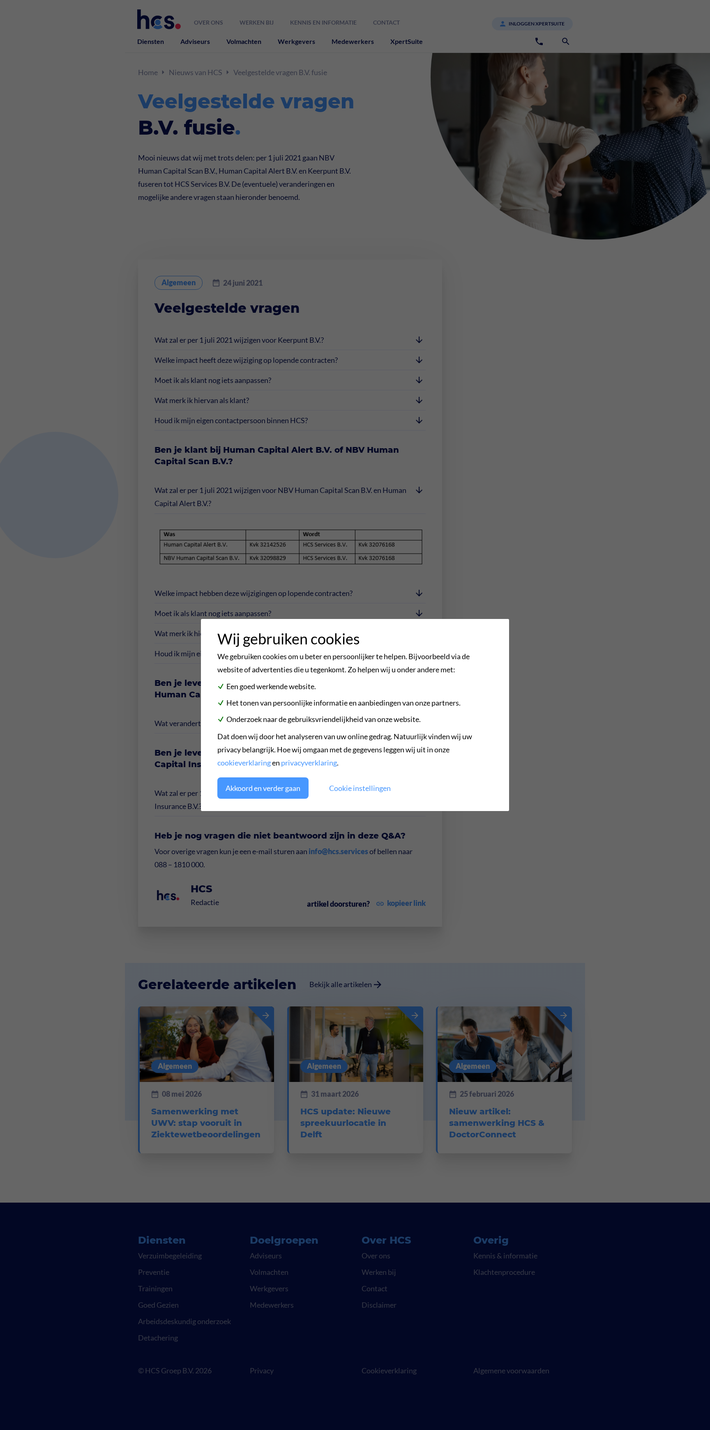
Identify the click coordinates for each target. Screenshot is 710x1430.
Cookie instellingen (360, 788)
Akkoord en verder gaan (263, 788)
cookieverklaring (244, 762)
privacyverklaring (309, 762)
